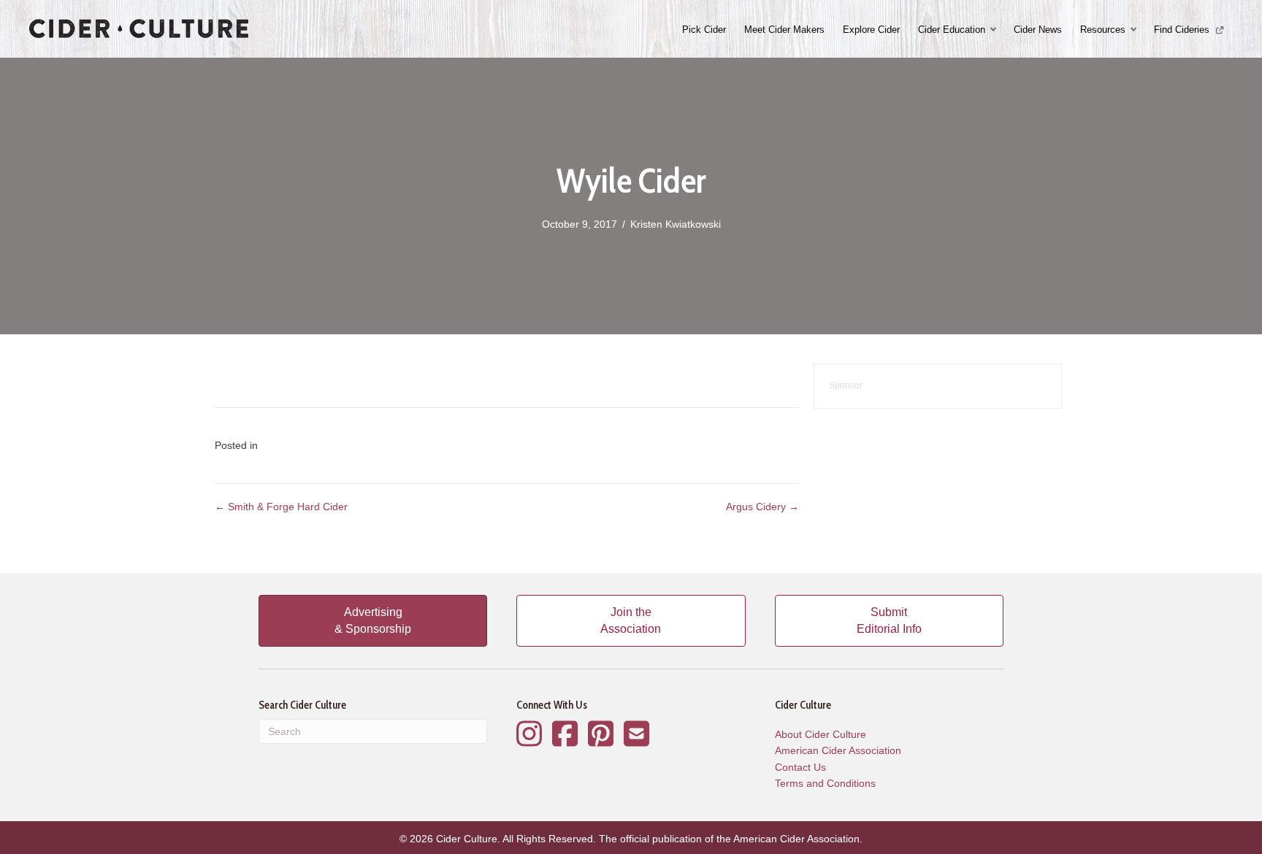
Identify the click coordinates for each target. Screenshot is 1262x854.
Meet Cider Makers (784, 29)
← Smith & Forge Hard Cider (281, 506)
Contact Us (800, 767)
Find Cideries (1183, 29)
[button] (994, 29)
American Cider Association (838, 750)
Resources (1102, 29)
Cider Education (951, 29)
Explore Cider (871, 29)
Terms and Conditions (825, 783)
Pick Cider (704, 29)
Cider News (1038, 29)
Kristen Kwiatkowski (675, 224)
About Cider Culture (820, 734)
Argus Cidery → (762, 506)
